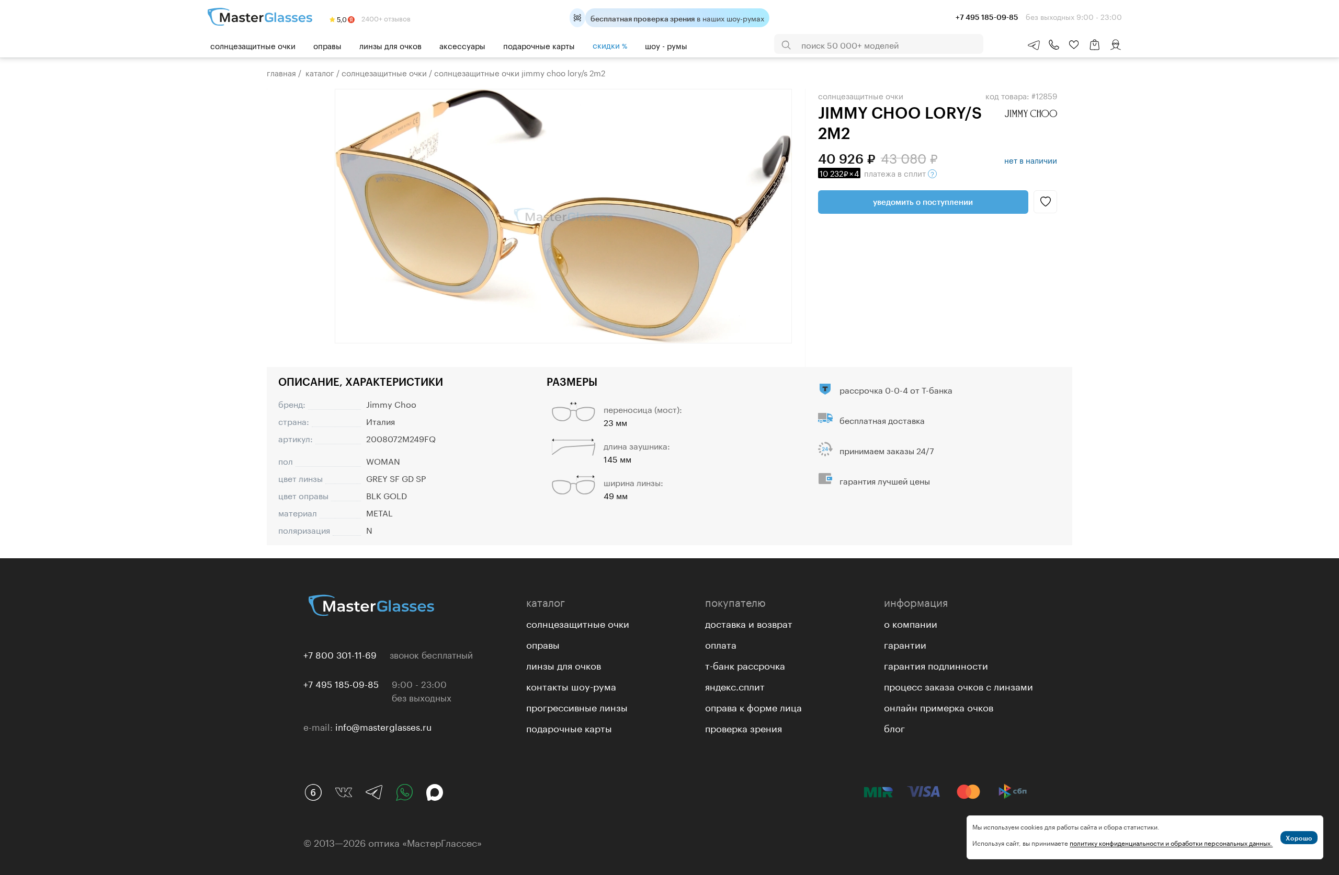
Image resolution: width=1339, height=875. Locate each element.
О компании (910, 622)
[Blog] (313, 792)
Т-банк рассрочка (745, 664)
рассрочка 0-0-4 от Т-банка (895, 389)
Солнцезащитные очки (253, 45)
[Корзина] (1094, 50)
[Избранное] (1074, 45)
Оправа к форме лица (753, 706)
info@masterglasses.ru (383, 726)
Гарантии (905, 643)
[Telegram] (374, 792)
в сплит (874, 172)
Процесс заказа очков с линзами (958, 685)
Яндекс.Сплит (735, 685)
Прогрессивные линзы (577, 706)
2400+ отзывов (385, 18)
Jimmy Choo (391, 403)
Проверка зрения (743, 727)
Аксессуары (462, 45)
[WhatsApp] (404, 792)
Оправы (327, 45)
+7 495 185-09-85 (341, 683)
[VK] (343, 792)
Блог (894, 727)
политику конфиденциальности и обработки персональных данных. (1171, 842)
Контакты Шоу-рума (571, 685)
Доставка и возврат (748, 622)
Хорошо (1299, 838)
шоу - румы (666, 45)
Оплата (720, 643)
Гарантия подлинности (936, 664)
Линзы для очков (390, 45)
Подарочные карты (539, 45)
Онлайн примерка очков (938, 706)
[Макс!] (434, 792)
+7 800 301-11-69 (340, 654)
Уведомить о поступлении (923, 201)
